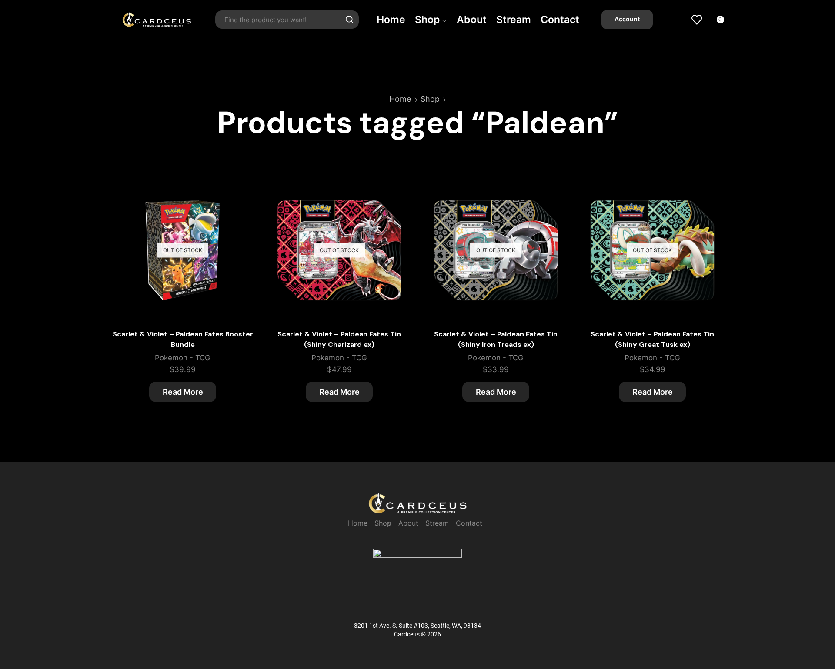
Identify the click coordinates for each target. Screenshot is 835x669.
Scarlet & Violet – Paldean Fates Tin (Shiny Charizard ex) (339, 339)
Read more (238, 221)
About (472, 19)
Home (391, 19)
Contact (560, 19)
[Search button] (349, 19)
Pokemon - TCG (182, 357)
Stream (513, 19)
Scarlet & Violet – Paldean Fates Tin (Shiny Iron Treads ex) (496, 339)
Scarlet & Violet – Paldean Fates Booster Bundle (183, 339)
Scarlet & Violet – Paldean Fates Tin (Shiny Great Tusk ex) (652, 339)
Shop (427, 19)
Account (627, 19)
